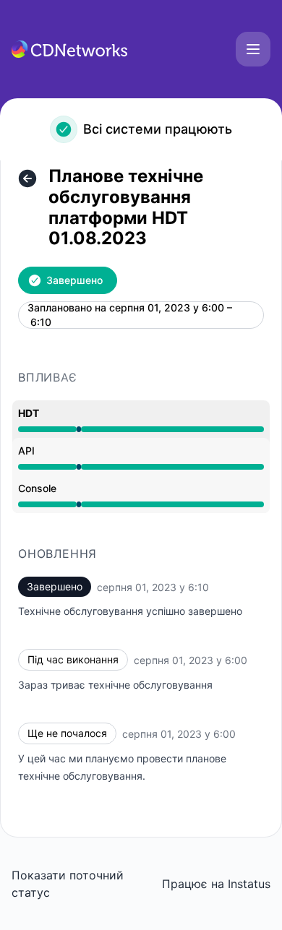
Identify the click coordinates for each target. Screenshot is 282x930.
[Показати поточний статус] (27, 178)
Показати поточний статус (68, 884)
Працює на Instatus (216, 884)
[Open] (253, 49)
